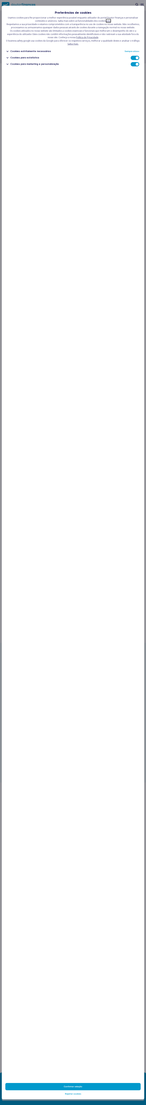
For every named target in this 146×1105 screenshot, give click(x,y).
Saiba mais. (73, 43)
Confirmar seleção (73, 1086)
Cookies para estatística (24, 57)
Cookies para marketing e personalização (34, 63)
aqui (108, 20)
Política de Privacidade (87, 37)
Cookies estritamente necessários (30, 51)
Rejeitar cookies (73, 1094)
